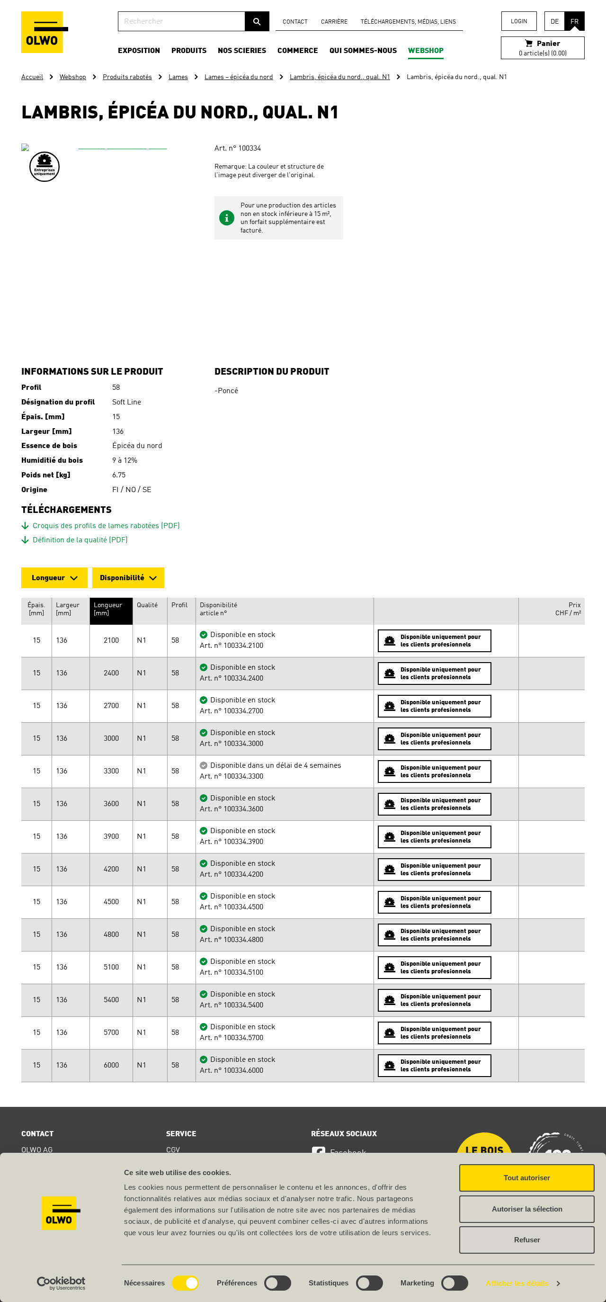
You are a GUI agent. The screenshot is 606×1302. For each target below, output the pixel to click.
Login (519, 22)
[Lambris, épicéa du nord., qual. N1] (118, 241)
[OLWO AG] (44, 32)
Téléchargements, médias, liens (408, 22)
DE (555, 21)
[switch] (277, 1283)
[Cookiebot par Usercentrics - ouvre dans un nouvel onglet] (61, 1283)
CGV (173, 1150)
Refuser (527, 1240)
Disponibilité (122, 578)
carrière (334, 22)
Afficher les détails (517, 1283)
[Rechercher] (257, 21)
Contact (295, 22)
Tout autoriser (527, 1178)
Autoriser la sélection (527, 1209)
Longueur (48, 578)
